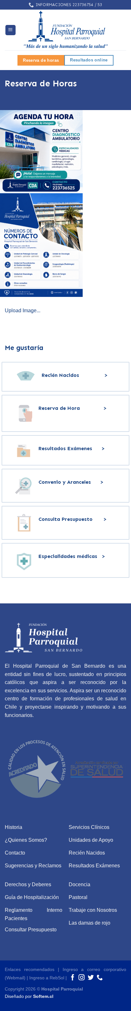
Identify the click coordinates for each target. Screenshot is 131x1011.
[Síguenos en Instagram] (82, 978)
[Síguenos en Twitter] (91, 978)
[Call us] (100, 978)
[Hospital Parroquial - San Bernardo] (65, 30)
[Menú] (10, 30)
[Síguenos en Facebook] (73, 978)
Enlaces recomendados (29, 969)
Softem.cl (43, 996)
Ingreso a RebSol (46, 977)
